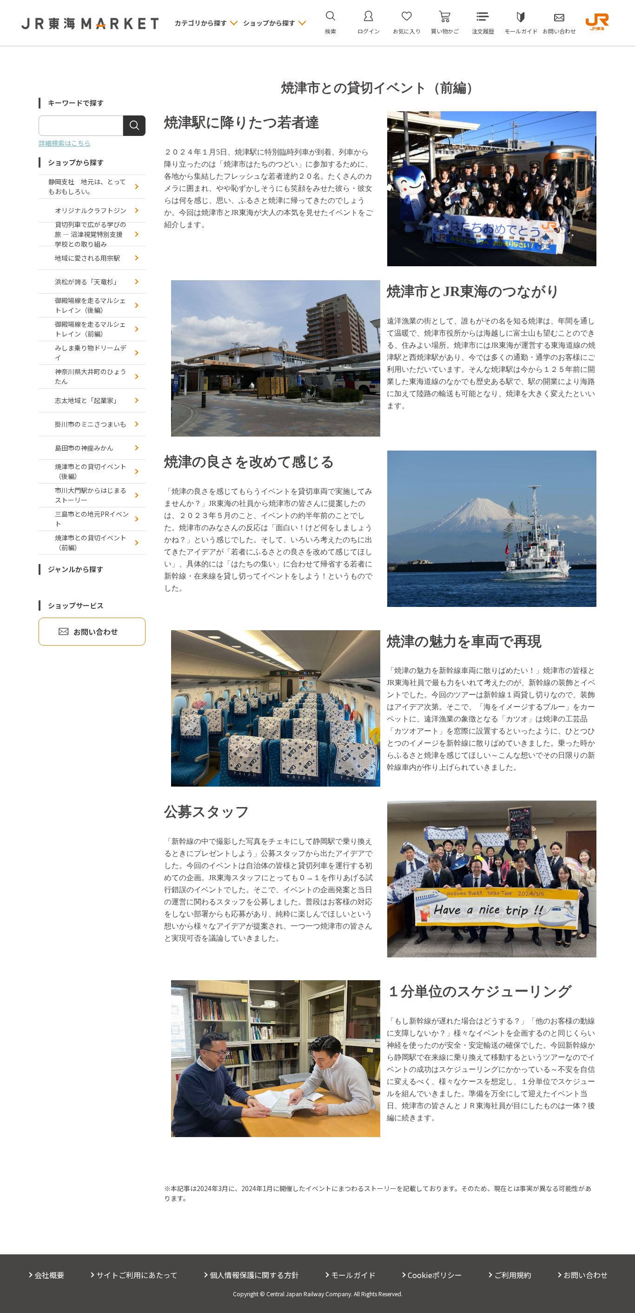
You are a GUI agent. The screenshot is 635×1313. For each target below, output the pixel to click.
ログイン (368, 31)
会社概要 (49, 1274)
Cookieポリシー (435, 1274)
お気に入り (407, 31)
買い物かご (445, 31)
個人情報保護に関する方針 (254, 1274)
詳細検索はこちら (65, 143)
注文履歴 (483, 31)
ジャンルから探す (75, 569)
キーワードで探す (76, 103)
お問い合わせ (559, 31)
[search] (134, 125)
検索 (330, 31)
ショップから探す (76, 162)
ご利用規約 (512, 1274)
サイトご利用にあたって (137, 1274)
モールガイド (521, 31)
